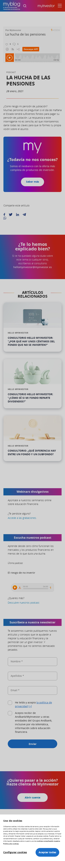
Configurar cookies (15, 852)
